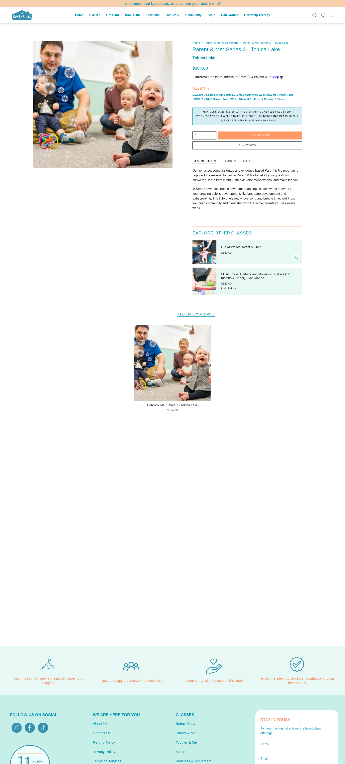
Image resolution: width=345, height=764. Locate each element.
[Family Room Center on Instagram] (17, 728)
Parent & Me (186, 733)
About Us (100, 724)
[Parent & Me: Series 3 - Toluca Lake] (172, 363)
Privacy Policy (104, 752)
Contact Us (102, 733)
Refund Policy (104, 742)
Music (180, 752)
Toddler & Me (186, 742)
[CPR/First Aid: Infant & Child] (204, 252)
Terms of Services (107, 761)
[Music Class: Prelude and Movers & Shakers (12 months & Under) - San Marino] (204, 281)
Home (196, 42)
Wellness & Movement (193, 761)
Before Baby (185, 724)
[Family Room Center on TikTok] (43, 728)
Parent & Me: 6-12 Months (221, 42)
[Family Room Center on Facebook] (30, 728)
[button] (94, 15)
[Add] (296, 258)
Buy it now (247, 145)
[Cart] (332, 15)
